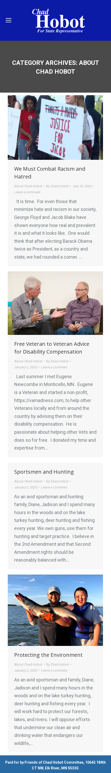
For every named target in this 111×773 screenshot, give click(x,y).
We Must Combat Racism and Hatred (49, 172)
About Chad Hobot (28, 186)
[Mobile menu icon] (8, 20)
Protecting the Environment (48, 654)
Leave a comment (27, 192)
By (57, 186)
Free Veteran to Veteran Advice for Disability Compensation (51, 347)
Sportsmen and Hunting (44, 471)
